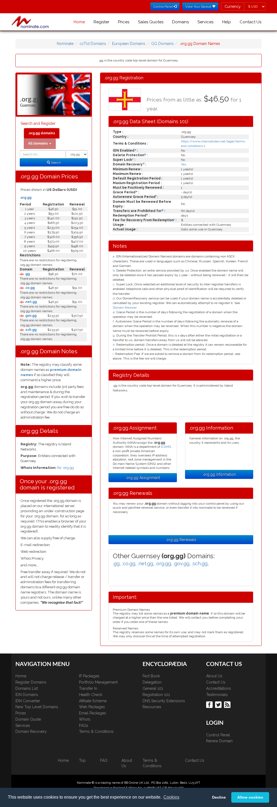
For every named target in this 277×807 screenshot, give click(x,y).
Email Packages (92, 713)
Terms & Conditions (96, 731)
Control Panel (218, 735)
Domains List (26, 688)
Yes (183, 164)
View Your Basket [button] (198, 6)
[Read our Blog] (228, 704)
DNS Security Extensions (164, 701)
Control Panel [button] (163, 6)
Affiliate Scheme (93, 701)
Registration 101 (156, 694)
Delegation (152, 682)
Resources (152, 707)
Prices (123, 21)
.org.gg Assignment (143, 477)
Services (205, 21)
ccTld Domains (93, 43)
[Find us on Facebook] (210, 704)
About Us (214, 676)
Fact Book (151, 676)
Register (101, 21)
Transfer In (88, 688)
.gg (27, 274)
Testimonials (217, 694)
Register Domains (30, 682)
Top (82, 760)
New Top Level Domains (36, 707)
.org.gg (25, 198)
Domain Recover (125, 307)
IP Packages (89, 676)
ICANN (166, 447)
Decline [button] (219, 797)
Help (226, 21)
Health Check (90, 694)
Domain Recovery (31, 731)
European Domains (128, 43)
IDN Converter (27, 701)
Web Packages (92, 707)
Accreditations (218, 688)
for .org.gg (65, 468)
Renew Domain (219, 741)
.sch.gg (30, 330)
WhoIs (84, 719)
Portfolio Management (98, 682)
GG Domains (162, 43)
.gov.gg (30, 316)
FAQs (83, 725)
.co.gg (29, 288)
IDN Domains (26, 694)
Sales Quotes (150, 21)
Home (79, 21)
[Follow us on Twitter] (219, 704)
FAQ (103, 760)
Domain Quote (28, 719)
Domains (180, 21)
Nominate (65, 43)
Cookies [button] (171, 797)
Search (55, 162)
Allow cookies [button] (250, 797)
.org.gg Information (219, 474)
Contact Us (250, 21)
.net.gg (30, 302)
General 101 (153, 688)
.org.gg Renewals (181, 539)
